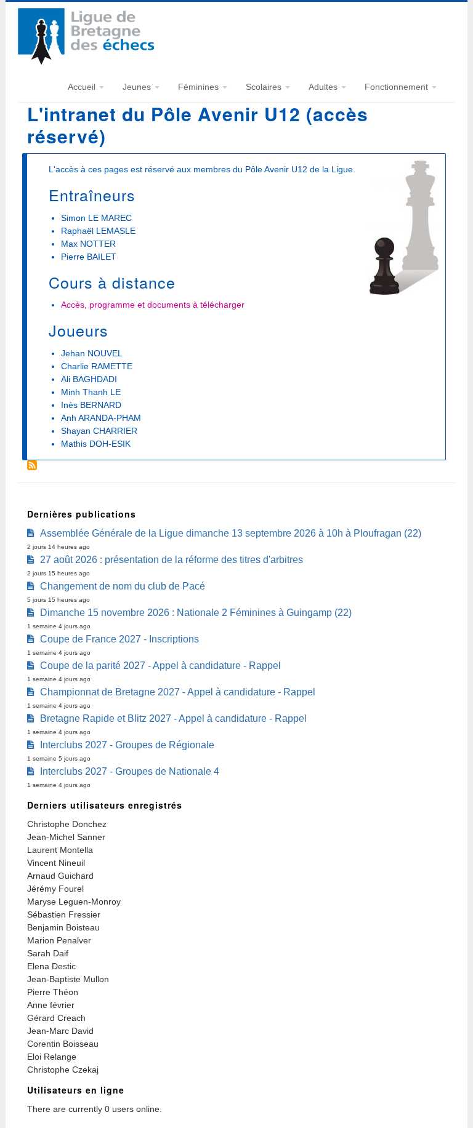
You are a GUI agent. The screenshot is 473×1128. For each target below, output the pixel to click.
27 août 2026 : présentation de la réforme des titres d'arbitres (171, 559)
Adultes (324, 87)
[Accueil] (86, 61)
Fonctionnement (398, 87)
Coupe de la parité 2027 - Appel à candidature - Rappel (160, 665)
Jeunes (138, 87)
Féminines (199, 87)
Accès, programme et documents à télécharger (153, 305)
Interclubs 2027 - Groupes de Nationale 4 (129, 771)
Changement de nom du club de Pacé (122, 586)
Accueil (83, 87)
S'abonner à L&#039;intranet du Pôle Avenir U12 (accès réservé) (32, 465)
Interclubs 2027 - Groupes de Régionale (127, 745)
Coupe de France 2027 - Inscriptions (119, 639)
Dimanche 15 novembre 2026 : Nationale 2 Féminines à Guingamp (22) (196, 612)
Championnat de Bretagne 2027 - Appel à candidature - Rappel (177, 692)
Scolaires (265, 87)
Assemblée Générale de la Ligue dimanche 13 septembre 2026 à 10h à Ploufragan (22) (230, 533)
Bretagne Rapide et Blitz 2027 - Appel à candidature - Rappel (173, 718)
